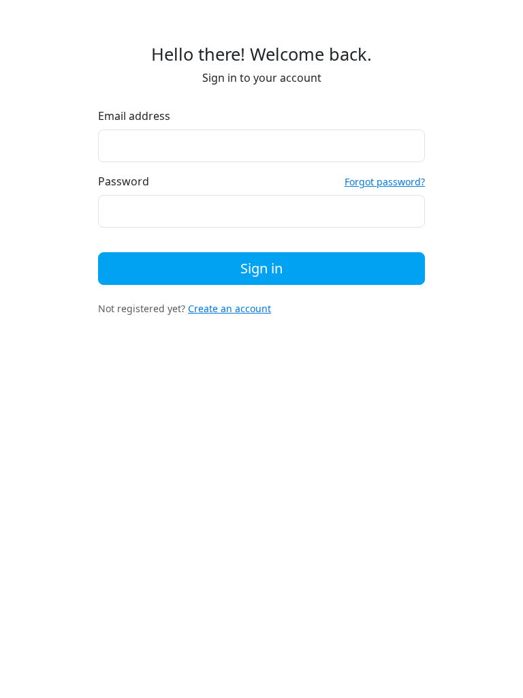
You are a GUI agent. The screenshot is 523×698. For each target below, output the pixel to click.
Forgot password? (385, 181)
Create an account (229, 308)
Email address (134, 115)
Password (123, 181)
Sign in (261, 268)
